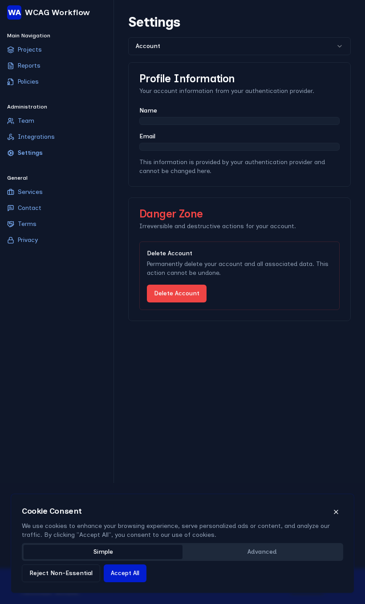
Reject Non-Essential (61, 573)
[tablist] (182, 552)
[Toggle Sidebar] (113, 302)
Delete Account (176, 293)
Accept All (125, 573)
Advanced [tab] (262, 552)
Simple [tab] (103, 552)
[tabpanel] (182, 578)
